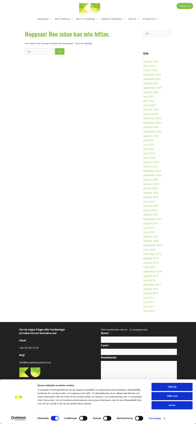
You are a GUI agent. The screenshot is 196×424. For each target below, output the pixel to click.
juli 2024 (148, 140)
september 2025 (152, 87)
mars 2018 (149, 280)
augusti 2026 (150, 61)
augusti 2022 (150, 197)
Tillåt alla (172, 387)
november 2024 (152, 122)
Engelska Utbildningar (111, 18)
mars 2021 (149, 232)
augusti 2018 (150, 275)
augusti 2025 (150, 92)
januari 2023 (150, 188)
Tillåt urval (172, 396)
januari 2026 (150, 70)
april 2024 (149, 153)
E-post (105, 345)
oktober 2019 (150, 258)
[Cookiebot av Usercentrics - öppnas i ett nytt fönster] (18, 418)
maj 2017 (148, 306)
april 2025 (149, 100)
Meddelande (109, 357)
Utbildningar (43, 18)
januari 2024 (150, 166)
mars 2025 (149, 105)
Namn (105, 333)
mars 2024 (149, 157)
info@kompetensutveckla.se (35, 362)
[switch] (83, 418)
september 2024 (152, 131)
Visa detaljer (155, 418)
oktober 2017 (150, 289)
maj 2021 (148, 227)
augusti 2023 (150, 179)
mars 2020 (149, 249)
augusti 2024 (150, 135)
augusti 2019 (150, 262)
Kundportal (184, 5)
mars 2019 (149, 267)
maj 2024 (148, 149)
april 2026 (149, 65)
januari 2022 (150, 210)
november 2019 (152, 254)
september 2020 (152, 245)
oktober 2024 (150, 127)
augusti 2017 (150, 293)
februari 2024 (151, 162)
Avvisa (172, 405)
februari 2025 (151, 109)
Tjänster (132, 18)
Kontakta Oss (149, 18)
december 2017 (152, 284)
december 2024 (152, 118)
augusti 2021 (150, 223)
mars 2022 (149, 201)
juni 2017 (148, 302)
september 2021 (152, 219)
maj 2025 (148, 96)
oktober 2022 (150, 192)
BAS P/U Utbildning (85, 18)
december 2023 (152, 170)
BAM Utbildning (62, 18)
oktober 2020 (150, 240)
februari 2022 (151, 205)
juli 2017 (148, 297)
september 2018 (152, 271)
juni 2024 (148, 144)
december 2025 (152, 74)
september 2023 (152, 175)
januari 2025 (150, 114)
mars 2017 (149, 310)
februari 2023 (151, 184)
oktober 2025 (150, 83)
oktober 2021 (150, 214)
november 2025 (152, 79)
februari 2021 (151, 236)
